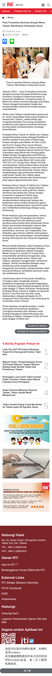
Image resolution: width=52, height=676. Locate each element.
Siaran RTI (10, 558)
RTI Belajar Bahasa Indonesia (20, 582)
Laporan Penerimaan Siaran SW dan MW (24, 620)
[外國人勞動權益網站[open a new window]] (25, 432)
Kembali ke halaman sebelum (32, 331)
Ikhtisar (6, 11)
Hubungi (8, 606)
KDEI (5, 593)
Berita (10, 17)
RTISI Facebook (11, 588)
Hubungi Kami (13, 535)
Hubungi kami (10, 613)
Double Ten (40, 11)
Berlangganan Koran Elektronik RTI (23, 570)
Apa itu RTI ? (10, 564)
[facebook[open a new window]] (4, 41)
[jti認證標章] (27, 642)
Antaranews (9, 599)
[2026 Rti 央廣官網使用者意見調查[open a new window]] (25, 465)
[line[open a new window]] (12, 41)
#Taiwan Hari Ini (22, 11)
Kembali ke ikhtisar (37, 326)
